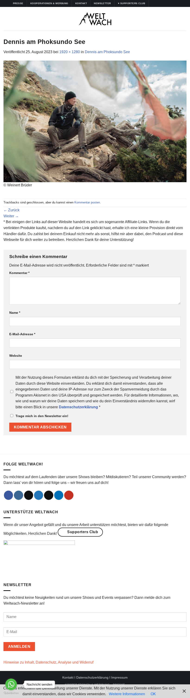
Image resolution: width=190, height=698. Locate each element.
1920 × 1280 (69, 52)
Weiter (11, 216)
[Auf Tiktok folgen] (161, 3)
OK (153, 694)
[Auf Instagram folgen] (157, 3)
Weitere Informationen (127, 694)
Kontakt (67, 677)
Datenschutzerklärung (92, 677)
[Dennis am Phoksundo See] (95, 121)
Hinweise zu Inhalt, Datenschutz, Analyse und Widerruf (48, 662)
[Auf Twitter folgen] (166, 3)
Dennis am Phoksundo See (107, 52)
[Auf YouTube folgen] (175, 3)
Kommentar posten (87, 202)
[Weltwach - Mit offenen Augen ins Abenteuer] (95, 19)
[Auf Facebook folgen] (152, 3)
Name (14, 312)
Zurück (11, 210)
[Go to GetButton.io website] (11, 693)
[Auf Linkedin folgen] (170, 3)
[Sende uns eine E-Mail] (48, 495)
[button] (6, 19)
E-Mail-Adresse (22, 334)
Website (15, 355)
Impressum (119, 677)
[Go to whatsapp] (11, 684)
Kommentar (19, 273)
